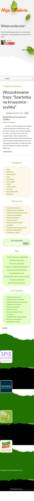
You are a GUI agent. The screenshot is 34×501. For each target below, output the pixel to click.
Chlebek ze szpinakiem (14, 215)
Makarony (10, 172)
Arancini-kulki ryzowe (17, 273)
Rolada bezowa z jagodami (15, 210)
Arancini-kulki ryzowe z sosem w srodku (17, 276)
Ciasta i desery (11, 186)
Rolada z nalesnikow (13, 217)
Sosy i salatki (11, 181)
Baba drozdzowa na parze (16, 283)
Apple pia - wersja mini (17, 263)
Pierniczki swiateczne (14, 208)
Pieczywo (10, 189)
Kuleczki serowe (12, 220)
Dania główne (11, 174)
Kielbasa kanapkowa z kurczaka (17, 212)
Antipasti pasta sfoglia (17, 260)
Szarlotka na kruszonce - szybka (15, 118)
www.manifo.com (28, 489)
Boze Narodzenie (12, 191)
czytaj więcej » (7, 151)
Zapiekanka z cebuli (13, 232)
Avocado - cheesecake (17, 279)
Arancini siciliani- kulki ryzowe (17, 270)
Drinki (9, 184)
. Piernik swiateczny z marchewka (17, 257)
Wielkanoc (10, 194)
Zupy (8, 176)
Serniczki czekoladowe (14, 230)
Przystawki (10, 179)
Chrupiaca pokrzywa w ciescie (16, 227)
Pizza (8, 169)
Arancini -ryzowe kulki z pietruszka (16, 266)
